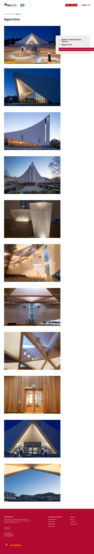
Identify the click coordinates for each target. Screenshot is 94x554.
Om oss (72, 519)
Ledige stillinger (74, 523)
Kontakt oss (72, 521)
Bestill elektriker (52, 519)
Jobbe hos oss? (51, 526)
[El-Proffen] (71, 5)
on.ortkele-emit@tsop (9, 534)
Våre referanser (51, 523)
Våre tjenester (51, 521)
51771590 (8, 532)
